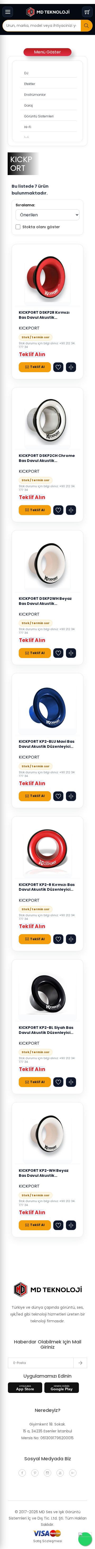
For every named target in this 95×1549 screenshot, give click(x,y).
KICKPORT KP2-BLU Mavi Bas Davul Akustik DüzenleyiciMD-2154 (46, 744)
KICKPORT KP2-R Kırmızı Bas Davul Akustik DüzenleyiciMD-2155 (47, 887)
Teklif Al (37, 367)
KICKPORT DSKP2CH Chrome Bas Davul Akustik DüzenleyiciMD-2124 (47, 458)
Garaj (28, 105)
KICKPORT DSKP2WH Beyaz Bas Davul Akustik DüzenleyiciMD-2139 (45, 601)
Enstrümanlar (35, 94)
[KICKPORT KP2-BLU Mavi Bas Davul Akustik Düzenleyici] (47, 707)
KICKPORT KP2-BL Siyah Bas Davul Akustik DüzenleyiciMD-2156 (46, 1030)
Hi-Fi (27, 127)
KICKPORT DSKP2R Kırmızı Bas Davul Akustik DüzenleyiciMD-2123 (44, 315)
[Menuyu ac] (7, 12)
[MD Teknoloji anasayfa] (47, 12)
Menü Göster (47, 52)
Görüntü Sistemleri (39, 116)
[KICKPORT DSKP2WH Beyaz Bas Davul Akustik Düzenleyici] (47, 564)
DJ (26, 73)
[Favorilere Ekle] (58, 367)
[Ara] (86, 25)
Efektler (29, 84)
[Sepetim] (87, 12)
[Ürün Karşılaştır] (71, 367)
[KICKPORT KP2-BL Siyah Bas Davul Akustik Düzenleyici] (47, 993)
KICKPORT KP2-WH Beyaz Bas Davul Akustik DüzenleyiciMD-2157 (44, 1173)
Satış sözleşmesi (47, 1540)
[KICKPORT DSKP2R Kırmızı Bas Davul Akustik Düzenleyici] (47, 278)
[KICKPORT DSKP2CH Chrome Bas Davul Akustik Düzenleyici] (47, 421)
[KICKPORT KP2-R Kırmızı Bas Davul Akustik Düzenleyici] (47, 850)
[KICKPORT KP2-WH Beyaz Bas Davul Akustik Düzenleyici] (47, 1136)
